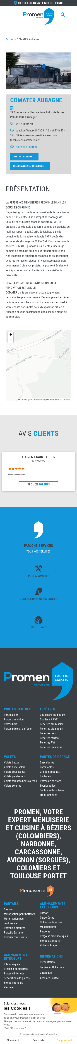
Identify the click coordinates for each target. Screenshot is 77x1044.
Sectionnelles (48, 785)
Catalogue (46, 973)
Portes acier (11, 715)
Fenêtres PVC (48, 742)
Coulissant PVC (49, 719)
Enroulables (47, 767)
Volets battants (13, 762)
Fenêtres (47, 709)
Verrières (9, 987)
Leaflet (24, 399)
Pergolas (45, 931)
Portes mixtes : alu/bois (18, 728)
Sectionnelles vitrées (52, 790)
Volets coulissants (14, 771)
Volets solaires (12, 785)
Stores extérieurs (50, 940)
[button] (10, 334)
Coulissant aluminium (52, 715)
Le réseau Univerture (52, 967)
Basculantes (47, 762)
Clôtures (9, 909)
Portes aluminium (14, 719)
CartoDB (66, 399)
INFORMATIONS (51, 956)
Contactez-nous (22, 156)
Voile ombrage (48, 945)
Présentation (47, 962)
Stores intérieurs (13, 982)
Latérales (45, 776)
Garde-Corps (47, 917)
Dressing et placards (16, 969)
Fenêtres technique (51, 747)
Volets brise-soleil (14, 767)
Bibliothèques (12, 964)
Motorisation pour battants (19, 914)
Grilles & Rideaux (50, 771)
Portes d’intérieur (14, 973)
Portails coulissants (15, 937)
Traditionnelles (48, 795)
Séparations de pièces (17, 978)
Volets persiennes (14, 776)
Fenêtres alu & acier (51, 724)
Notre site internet (26, 147)
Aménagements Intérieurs (16, 957)
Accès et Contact (49, 978)
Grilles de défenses (51, 922)
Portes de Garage (55, 757)
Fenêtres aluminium (51, 728)
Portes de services (50, 781)
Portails (11, 904)
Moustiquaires (48, 927)
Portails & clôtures (14, 928)
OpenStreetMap (39, 399)
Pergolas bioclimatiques (54, 936)
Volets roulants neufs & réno (20, 781)
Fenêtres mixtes (49, 738)
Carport (44, 913)
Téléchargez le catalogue (28, 166)
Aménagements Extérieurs (52, 905)
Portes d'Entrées (18, 709)
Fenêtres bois (48, 733)
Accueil (10, 39)
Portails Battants (13, 932)
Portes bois (10, 724)
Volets (10, 757)
